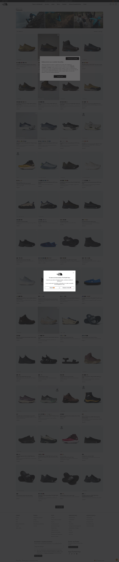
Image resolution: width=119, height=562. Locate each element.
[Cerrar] (73, 272)
